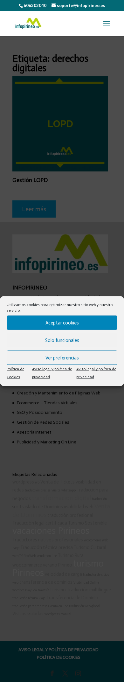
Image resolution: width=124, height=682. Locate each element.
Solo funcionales (62, 340)
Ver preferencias (62, 357)
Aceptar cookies (62, 322)
